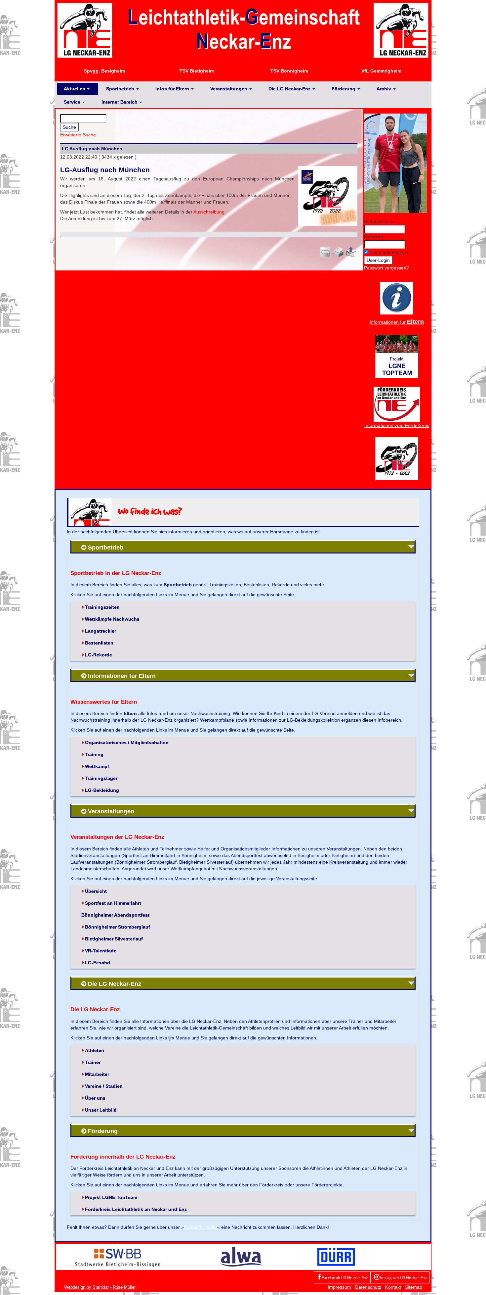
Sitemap (413, 1287)
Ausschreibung (208, 212)
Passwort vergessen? (386, 267)
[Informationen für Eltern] (396, 297)
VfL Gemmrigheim (381, 70)
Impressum (339, 1287)
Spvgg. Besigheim (104, 70)
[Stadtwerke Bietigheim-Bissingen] (117, 1256)
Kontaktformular (200, 1227)
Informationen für (397, 322)
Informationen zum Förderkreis (396, 425)
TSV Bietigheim (197, 70)
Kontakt (393, 1287)
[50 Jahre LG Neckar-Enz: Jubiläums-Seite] (396, 458)
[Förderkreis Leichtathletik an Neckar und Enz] (397, 404)
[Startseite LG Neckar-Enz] (243, 29)
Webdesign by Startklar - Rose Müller (100, 1287)
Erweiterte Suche (78, 134)
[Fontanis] (241, 1256)
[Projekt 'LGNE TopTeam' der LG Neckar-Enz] (396, 356)
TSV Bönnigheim (289, 70)
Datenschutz (368, 1287)
